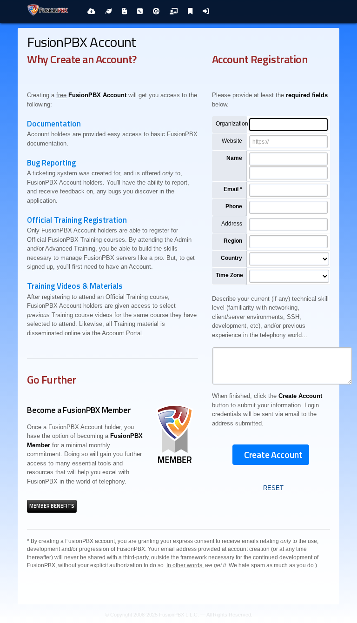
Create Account (273, 454)
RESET (273, 487)
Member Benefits (51, 506)
